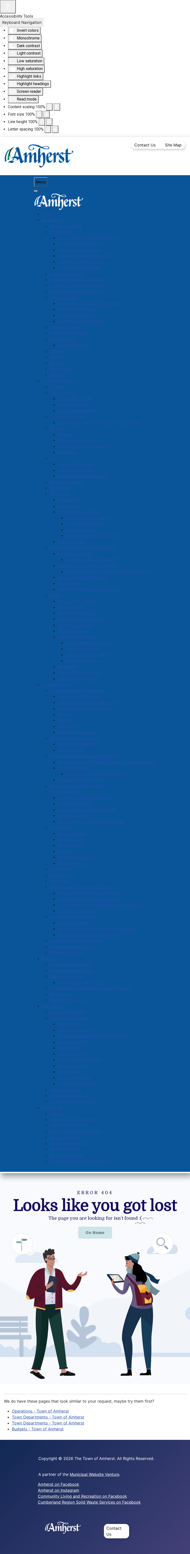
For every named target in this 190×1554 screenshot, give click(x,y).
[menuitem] (47, 213)
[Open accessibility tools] (8, 6)
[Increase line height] (49, 122)
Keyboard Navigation (22, 22)
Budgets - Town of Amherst (38, 1428)
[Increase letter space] (55, 129)
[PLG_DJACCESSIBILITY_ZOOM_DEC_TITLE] (49, 107)
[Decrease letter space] (48, 129)
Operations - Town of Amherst (40, 1411)
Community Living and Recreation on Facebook (82, 1496)
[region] (95, 1280)
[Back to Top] (181, 1545)
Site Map (173, 144)
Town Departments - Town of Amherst (48, 1417)
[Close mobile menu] (36, 191)
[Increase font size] (46, 114)
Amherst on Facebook (58, 1484)
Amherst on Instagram (58, 1490)
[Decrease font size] (39, 114)
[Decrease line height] (42, 122)
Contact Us (145, 144)
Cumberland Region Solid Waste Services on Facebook (89, 1502)
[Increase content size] (57, 107)
